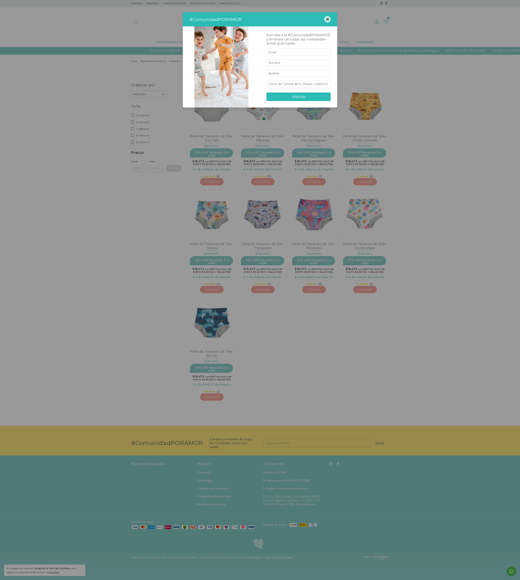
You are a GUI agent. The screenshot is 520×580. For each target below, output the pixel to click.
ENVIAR (298, 97)
